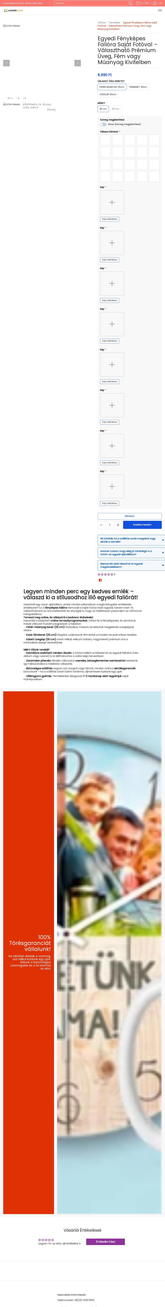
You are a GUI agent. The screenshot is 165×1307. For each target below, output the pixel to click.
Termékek (114, 22)
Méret (101, 103)
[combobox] (90, 3)
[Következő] (77, 63)
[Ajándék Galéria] (13, 10)
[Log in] (154, 3)
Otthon (102, 22)
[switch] (103, 124)
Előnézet (129, 516)
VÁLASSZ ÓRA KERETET (111, 81)
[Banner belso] (109, 952)
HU (160, 3)
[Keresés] (129, 3)
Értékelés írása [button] (105, 1242)
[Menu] (160, 10)
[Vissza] (6, 63)
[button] (106, 574)
